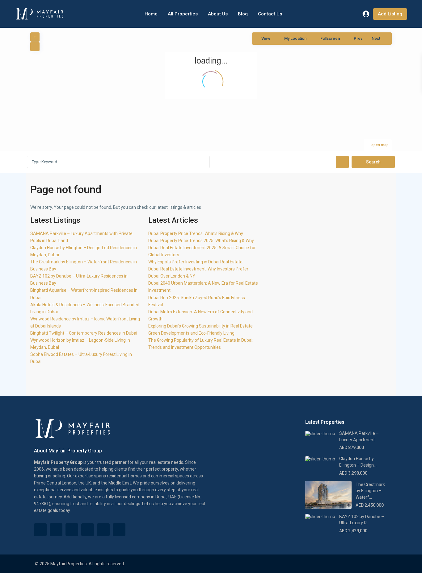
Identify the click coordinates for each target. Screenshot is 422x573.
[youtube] (103, 529)
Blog (243, 14)
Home (151, 14)
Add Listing (390, 14)
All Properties (183, 14)
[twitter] (71, 529)
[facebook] (40, 529)
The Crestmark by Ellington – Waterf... (370, 491)
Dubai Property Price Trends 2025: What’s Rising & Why (201, 240)
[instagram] (119, 529)
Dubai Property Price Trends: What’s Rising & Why (195, 233)
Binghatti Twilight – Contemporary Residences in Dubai (83, 333)
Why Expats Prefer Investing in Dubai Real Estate (195, 261)
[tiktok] (56, 529)
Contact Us (270, 14)
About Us (218, 14)
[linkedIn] (87, 529)
